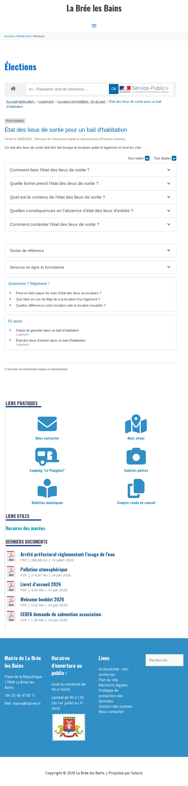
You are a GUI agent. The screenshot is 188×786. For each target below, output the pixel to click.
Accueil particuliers (20, 101)
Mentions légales (113, 685)
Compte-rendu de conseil (136, 502)
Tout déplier (163, 158)
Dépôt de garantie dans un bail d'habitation (47, 330)
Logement (46, 101)
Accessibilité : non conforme (113, 672)
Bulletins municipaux (47, 502)
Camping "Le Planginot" (47, 470)
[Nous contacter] (47, 424)
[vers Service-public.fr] (144, 89)
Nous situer (136, 437)
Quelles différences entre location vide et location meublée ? (60, 305)
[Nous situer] (136, 424)
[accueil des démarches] (13, 87)
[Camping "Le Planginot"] (47, 456)
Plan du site (108, 679)
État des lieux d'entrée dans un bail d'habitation (51, 340)
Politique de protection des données (111, 696)
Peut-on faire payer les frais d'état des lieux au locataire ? (58, 293)
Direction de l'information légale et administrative (37, 369)
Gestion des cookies (115, 706)
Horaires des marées (25, 528)
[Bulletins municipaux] (47, 488)
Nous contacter (47, 437)
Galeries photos (136, 470)
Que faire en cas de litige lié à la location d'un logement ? (58, 299)
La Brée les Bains (94, 8)
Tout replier (136, 158)
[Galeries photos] (136, 456)
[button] (90, 170)
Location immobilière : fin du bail (82, 101)
